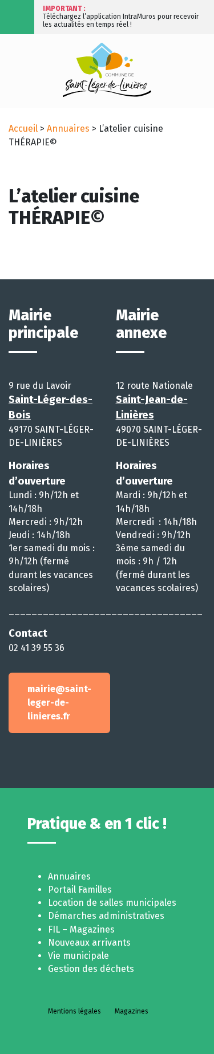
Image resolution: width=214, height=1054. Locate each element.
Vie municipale (78, 955)
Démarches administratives (106, 915)
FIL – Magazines (81, 929)
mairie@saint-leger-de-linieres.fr (59, 702)
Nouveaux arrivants (89, 942)
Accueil (23, 128)
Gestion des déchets (91, 968)
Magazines (131, 1011)
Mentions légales (74, 1011)
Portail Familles (80, 889)
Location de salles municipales (112, 902)
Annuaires (68, 128)
